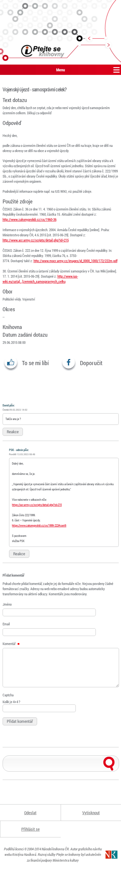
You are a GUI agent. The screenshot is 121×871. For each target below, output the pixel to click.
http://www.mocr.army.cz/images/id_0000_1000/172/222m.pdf (75, 260)
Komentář (9, 643)
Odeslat (30, 812)
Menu (60, 69)
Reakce (13, 432)
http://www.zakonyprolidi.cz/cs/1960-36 (29, 219)
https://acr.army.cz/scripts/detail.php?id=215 (37, 505)
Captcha (8, 694)
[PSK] (60, 32)
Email (6, 623)
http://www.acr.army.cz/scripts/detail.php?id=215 (36, 240)
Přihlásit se (30, 829)
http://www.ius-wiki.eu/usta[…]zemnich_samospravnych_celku (40, 279)
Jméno (7, 604)
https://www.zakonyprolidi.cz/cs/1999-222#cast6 (39, 525)
